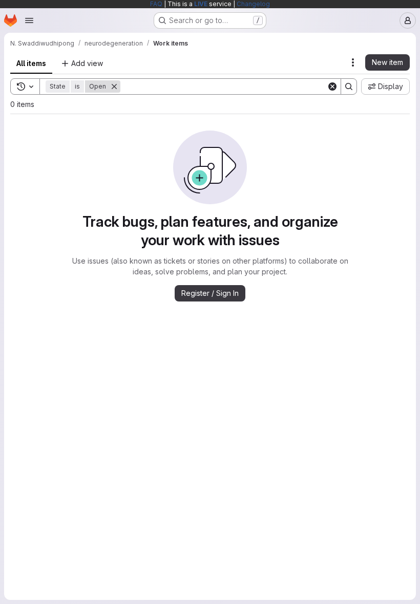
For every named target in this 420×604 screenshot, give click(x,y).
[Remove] (114, 86)
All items (31, 63)
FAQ (156, 4)
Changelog (253, 4)
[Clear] (332, 86)
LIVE (200, 4)
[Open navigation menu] (29, 20)
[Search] (349, 86)
